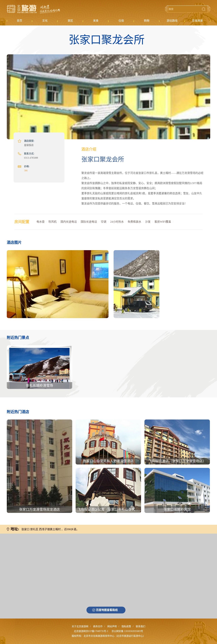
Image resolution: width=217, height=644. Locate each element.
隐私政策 (126, 626)
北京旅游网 (33, 9)
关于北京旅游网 (80, 626)
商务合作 (98, 626)
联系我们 (140, 626)
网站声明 (112, 626)
